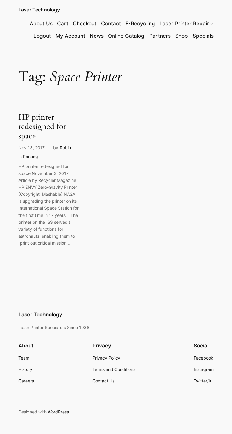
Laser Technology (39, 10)
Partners (160, 36)
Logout (42, 36)
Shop (181, 36)
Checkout (84, 24)
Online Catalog (126, 36)
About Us (41, 24)
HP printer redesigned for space (42, 127)
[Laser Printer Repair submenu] (211, 23)
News (97, 36)
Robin (65, 147)
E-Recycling (140, 24)
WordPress (58, 411)
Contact (111, 24)
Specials (203, 36)
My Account (70, 36)
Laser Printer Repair (184, 24)
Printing (30, 156)
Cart (62, 24)
